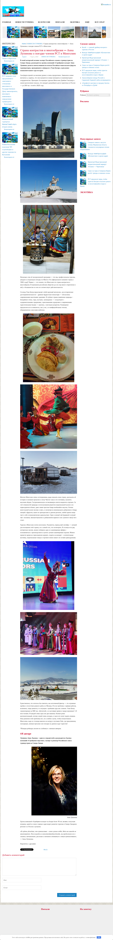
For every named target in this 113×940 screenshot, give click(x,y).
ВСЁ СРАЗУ (100, 22)
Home (23, 44)
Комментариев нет (64, 57)
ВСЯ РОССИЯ (44, 22)
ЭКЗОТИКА (75, 22)
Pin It (45, 850)
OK (99, 937)
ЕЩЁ (87, 22)
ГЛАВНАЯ (6, 22)
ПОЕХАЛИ (60, 22)
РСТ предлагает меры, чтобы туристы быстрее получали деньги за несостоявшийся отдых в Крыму (94, 73)
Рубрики (83, 95)
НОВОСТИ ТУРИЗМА (24, 22)
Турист (24, 57)
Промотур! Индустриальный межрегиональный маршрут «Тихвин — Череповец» (95, 60)
